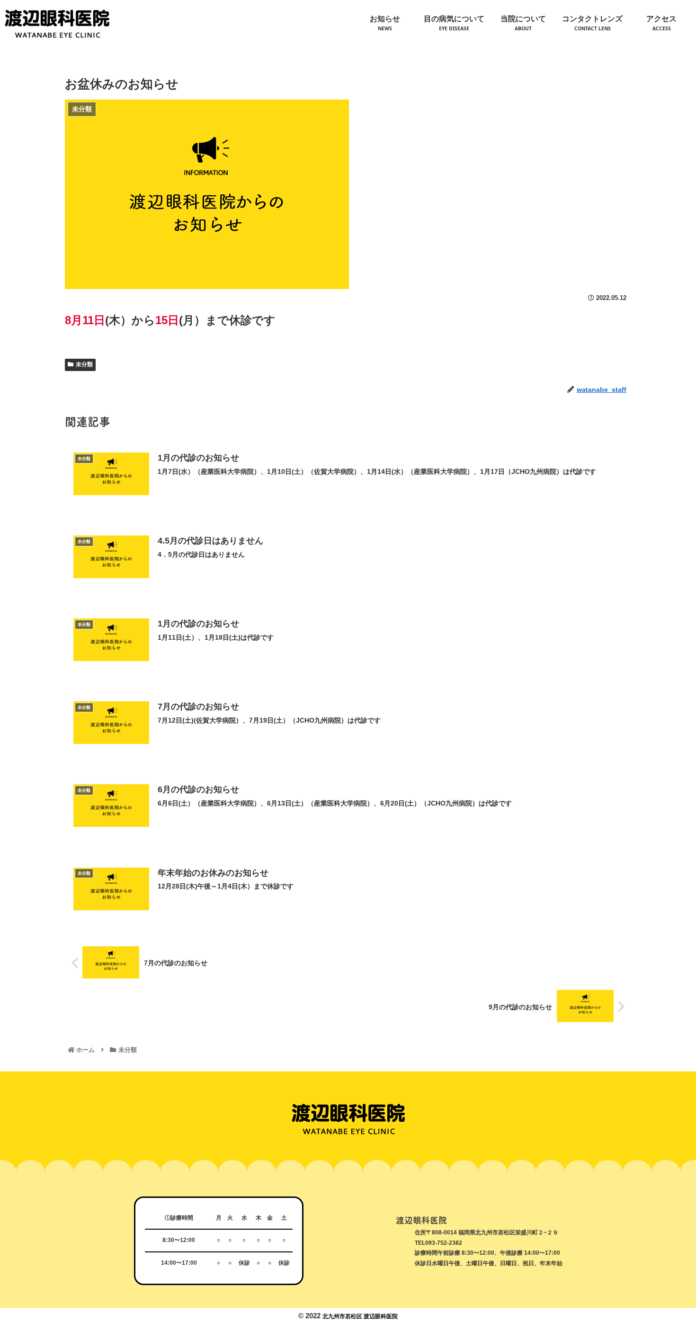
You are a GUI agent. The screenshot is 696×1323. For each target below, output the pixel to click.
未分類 (84, 364)
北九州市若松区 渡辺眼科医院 (360, 1316)
